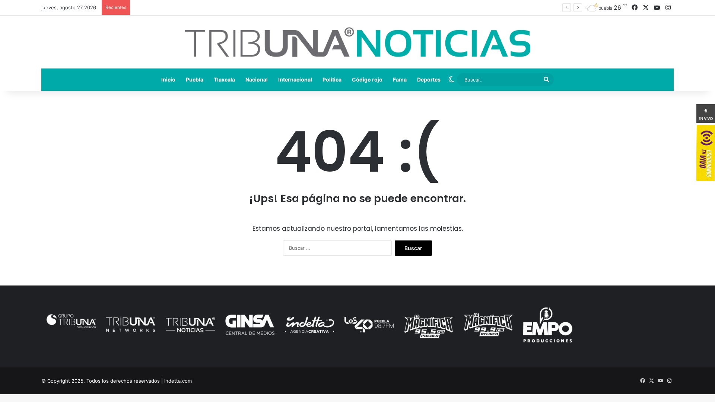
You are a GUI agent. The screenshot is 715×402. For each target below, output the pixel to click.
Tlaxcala (224, 79)
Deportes (429, 79)
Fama (400, 79)
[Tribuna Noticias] (357, 42)
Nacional (256, 79)
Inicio (168, 79)
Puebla (194, 79)
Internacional (295, 79)
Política (331, 79)
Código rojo (367, 79)
